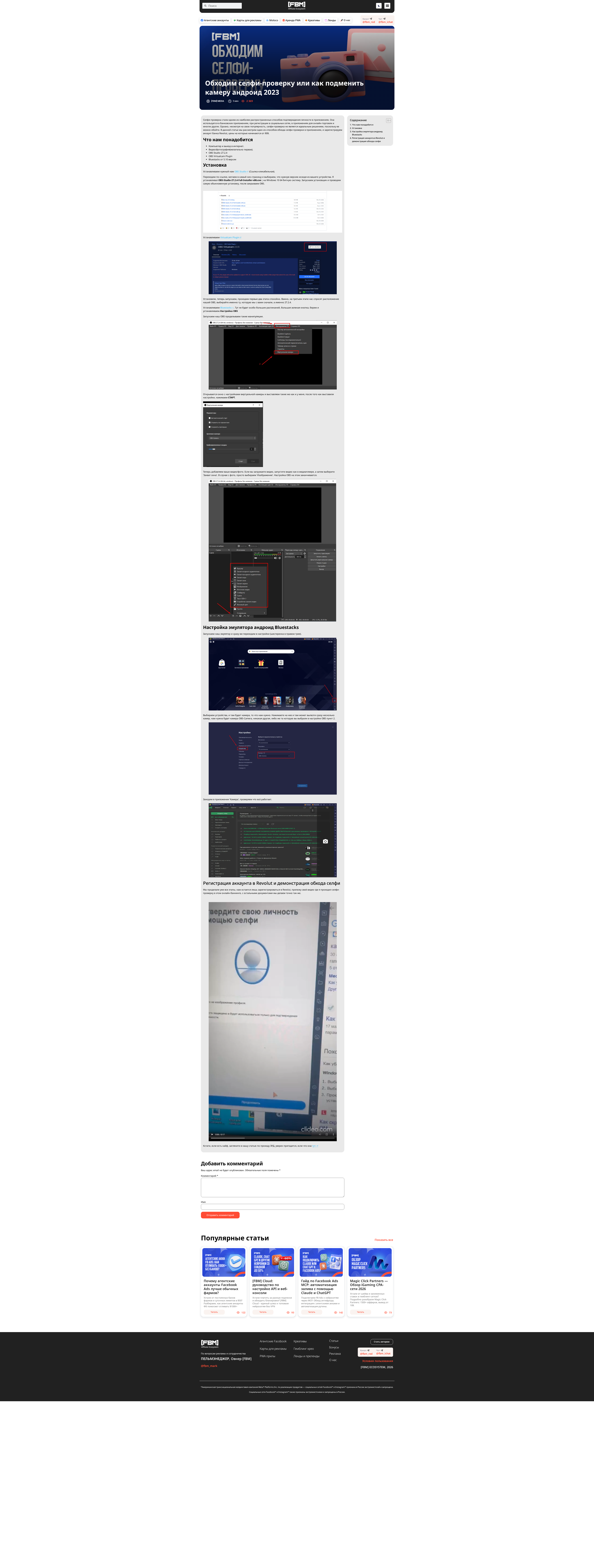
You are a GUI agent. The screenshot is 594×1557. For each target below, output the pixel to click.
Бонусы (334, 1347)
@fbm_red (369, 22)
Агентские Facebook (273, 1341)
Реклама (335, 1354)
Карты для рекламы (273, 1349)
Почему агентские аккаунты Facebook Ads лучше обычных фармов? (221, 1287)
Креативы (300, 1341)
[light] (379, 6)
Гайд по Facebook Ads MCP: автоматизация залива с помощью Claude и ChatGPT (319, 1287)
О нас (333, 1360)
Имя (203, 1202)
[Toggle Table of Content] (387, 120)
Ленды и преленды (306, 1356)
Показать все (384, 1240)
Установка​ (357, 128)
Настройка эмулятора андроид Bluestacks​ (367, 133)
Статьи (333, 1341)
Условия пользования (377, 1361)
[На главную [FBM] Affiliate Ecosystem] (297, 9)
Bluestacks (226, 307)
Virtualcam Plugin (229, 237)
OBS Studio (240, 171)
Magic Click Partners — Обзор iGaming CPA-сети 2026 (369, 1285)
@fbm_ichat (386, 22)
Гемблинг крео (304, 1349)
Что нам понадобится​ (362, 124)
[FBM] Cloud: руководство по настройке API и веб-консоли (270, 1287)
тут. (314, 1145)
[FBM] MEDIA (217, 101)
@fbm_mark (209, 1366)
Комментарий (209, 1176)
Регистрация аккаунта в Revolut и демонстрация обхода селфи (368, 140)
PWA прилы (267, 1356)
